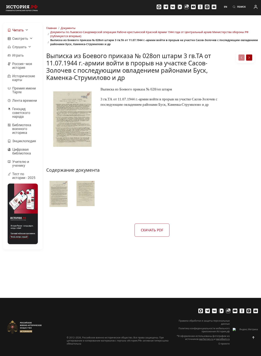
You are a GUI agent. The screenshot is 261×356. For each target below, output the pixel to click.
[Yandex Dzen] (207, 7)
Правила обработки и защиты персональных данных (204, 322)
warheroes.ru (206, 339)
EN (225, 6)
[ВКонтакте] (172, 7)
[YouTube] (193, 7)
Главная (51, 28)
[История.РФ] (22, 7)
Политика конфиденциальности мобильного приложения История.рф (204, 330)
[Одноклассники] (200, 7)
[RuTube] (186, 7)
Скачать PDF (152, 230)
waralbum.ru (223, 339)
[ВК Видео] (179, 7)
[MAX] (159, 7)
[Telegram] (166, 7)
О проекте (224, 343)
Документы (68, 28)
